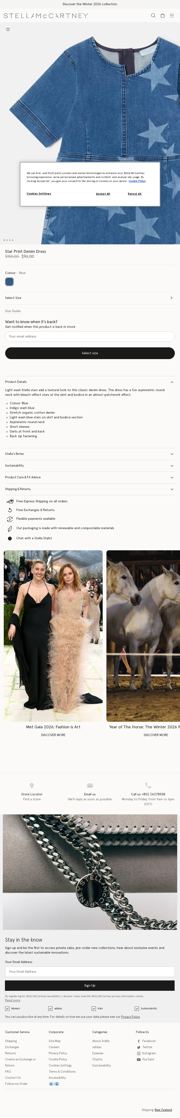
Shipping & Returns (18, 489)
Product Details (16, 382)
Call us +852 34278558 (148, 794)
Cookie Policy (58, 1059)
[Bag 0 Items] (162, 15)
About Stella (100, 1041)
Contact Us (13, 1077)
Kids (100, 1008)
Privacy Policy (130, 1017)
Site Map (55, 1041)
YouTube (148, 1059)
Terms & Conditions (62, 1071)
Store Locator (31, 794)
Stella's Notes (14, 454)
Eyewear (98, 1053)
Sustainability (14, 465)
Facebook (149, 1041)
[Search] (153, 15)
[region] (90, 184)
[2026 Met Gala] (53, 636)
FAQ (8, 1071)
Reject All (135, 194)
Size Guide (13, 311)
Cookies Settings (60, 1065)
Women (15, 1008)
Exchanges (12, 1047)
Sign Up (89, 985)
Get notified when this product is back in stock (40, 327)
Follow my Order (16, 1084)
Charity (97, 1059)
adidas (58, 1008)
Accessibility (57, 1077)
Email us (90, 794)
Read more (12, 1000)
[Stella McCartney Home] (46, 15)
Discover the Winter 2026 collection (90, 4)
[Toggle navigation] (171, 15)
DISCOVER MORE (53, 735)
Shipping (11, 1041)
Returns (10, 1053)
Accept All (103, 194)
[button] (90, 133)
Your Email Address (18, 962)
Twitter (147, 1047)
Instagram (149, 1053)
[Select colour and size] (8, 29)
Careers (54, 1047)
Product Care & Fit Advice (23, 477)
